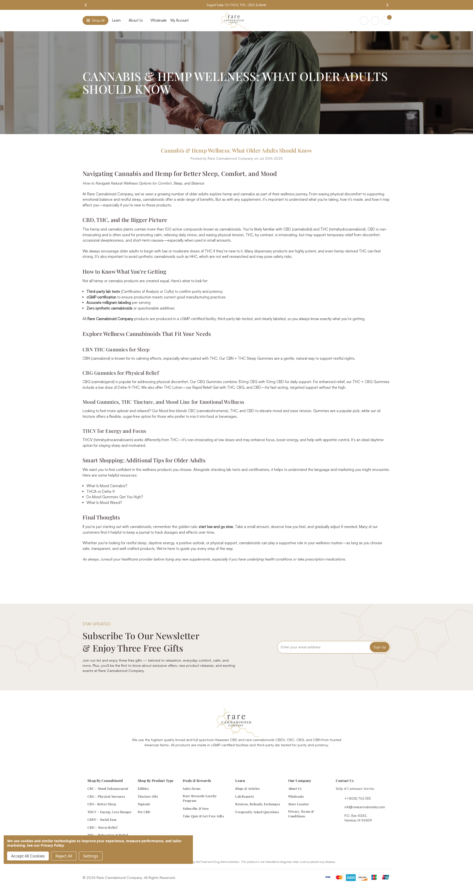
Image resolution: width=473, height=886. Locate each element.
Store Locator (298, 804)
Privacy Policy (52, 845)
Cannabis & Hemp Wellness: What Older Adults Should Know (236, 150)
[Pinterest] (253, 573)
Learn (116, 20)
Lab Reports (244, 796)
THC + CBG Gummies (371, 381)
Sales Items (192, 788)
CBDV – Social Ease (102, 819)
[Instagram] (231, 757)
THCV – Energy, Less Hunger (109, 812)
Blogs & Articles (247, 788)
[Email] (227, 573)
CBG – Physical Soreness (106, 796)
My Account (179, 20)
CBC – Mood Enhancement (108, 788)
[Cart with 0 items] (386, 20)
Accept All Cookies (28, 856)
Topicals (144, 804)
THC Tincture (137, 401)
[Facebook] (218, 573)
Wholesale (159, 20)
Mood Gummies (101, 401)
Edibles (143, 788)
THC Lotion (173, 387)
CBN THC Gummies (105, 349)
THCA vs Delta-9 (100, 491)
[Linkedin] (253, 757)
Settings (90, 856)
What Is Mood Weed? (104, 502)
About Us (295, 788)
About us (136, 20)
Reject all (63, 856)
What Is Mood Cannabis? (106, 485)
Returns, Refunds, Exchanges (257, 804)
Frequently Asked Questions (257, 812)
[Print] (236, 573)
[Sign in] (375, 20)
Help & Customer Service (355, 788)
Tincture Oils (148, 796)
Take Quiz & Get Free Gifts (203, 816)
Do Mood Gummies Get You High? (114, 497)
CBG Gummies (99, 372)
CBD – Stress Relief (102, 827)
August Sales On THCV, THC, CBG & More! (236, 5)
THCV (89, 430)
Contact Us (345, 780)
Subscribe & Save (196, 808)
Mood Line (178, 401)
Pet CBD (144, 812)
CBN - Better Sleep (101, 804)
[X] (244, 573)
